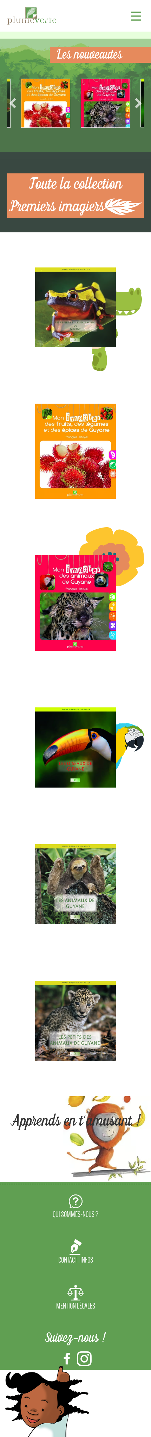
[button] (12, 103)
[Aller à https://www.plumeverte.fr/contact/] (75, 1253)
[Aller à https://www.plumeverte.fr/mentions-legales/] (75, 1299)
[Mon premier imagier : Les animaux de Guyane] (75, 884)
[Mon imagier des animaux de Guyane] (75, 603)
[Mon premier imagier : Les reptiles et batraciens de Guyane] (75, 307)
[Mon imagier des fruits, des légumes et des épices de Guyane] (75, 451)
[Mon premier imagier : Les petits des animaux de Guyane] (75, 1021)
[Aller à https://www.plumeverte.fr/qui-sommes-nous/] (75, 1207)
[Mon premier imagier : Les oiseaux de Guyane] (75, 747)
